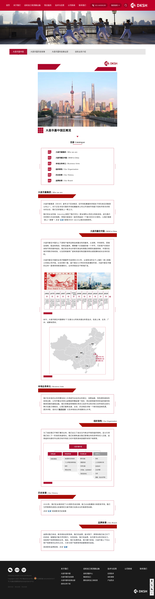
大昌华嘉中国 (18, 52)
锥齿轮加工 (87, 577)
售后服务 (48, 5)
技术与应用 (59, 5)
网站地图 (24, 587)
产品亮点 (111, 580)
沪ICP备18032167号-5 (26, 579)
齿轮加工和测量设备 (32, 5)
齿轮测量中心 (88, 573)
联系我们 (82, 5)
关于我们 (17, 5)
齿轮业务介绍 (80, 52)
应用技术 (111, 573)
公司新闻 (71, 5)
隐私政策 (17, 587)
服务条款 (10, 587)
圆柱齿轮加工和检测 (90, 580)
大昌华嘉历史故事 (38, 52)
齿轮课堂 (111, 577)
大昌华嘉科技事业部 (60, 52)
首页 (8, 5)
